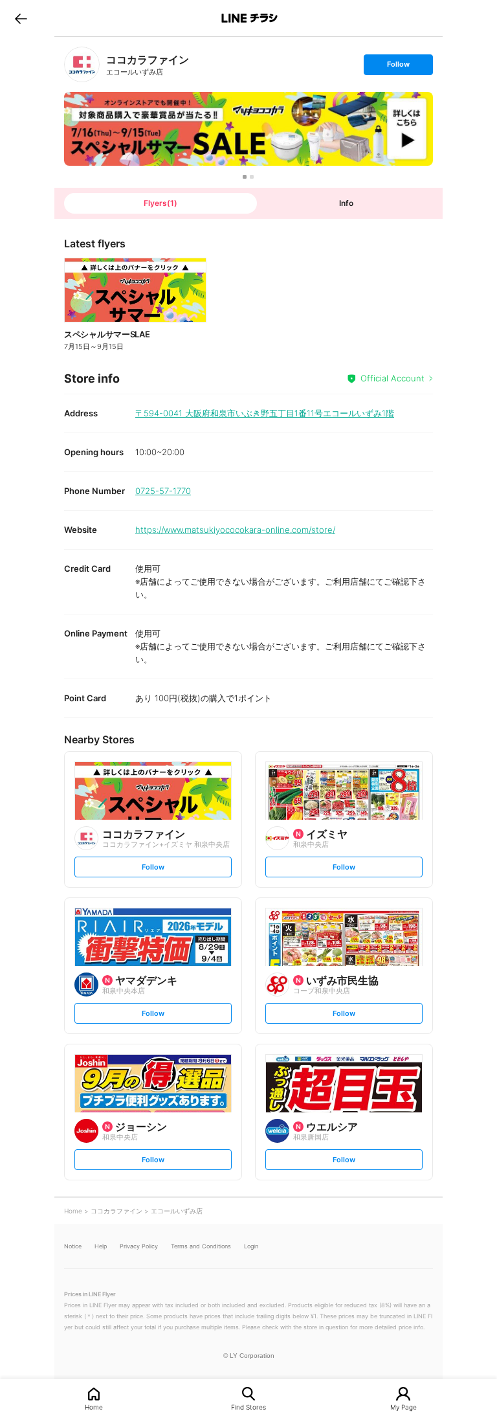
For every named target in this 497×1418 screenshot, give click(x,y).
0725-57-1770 (163, 491)
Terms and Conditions (201, 1246)
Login (251, 1246)
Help (100, 1246)
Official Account (392, 378)
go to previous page (21, 18)
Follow (398, 67)
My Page (403, 1406)
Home (94, 1406)
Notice (73, 1246)
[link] (82, 64)
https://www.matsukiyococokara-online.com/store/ (235, 529)
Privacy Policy (139, 1246)
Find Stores (248, 1406)
